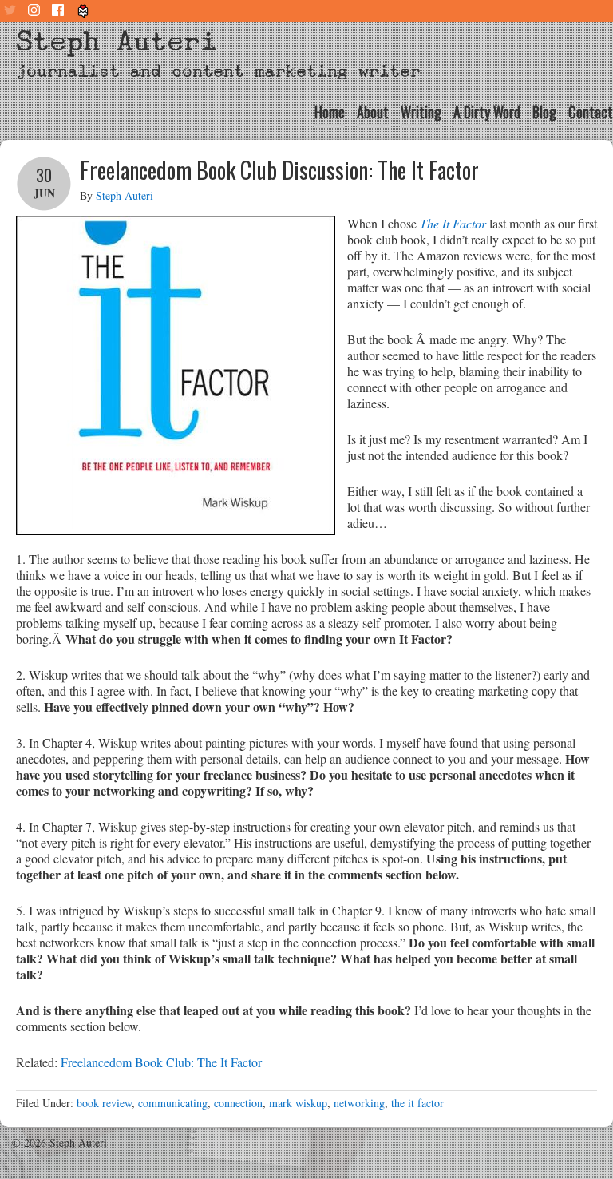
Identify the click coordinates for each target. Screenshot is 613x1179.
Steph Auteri (116, 41)
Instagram (36, 11)
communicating (173, 1102)
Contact (590, 111)
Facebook (60, 11)
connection (238, 1102)
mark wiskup (298, 1102)
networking (359, 1102)
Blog (544, 111)
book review (104, 1102)
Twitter (12, 11)
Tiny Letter (84, 11)
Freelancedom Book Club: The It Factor (161, 1062)
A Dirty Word (486, 111)
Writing (421, 111)
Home (329, 111)
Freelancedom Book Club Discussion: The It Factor (279, 169)
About (373, 111)
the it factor (417, 1102)
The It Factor (453, 223)
